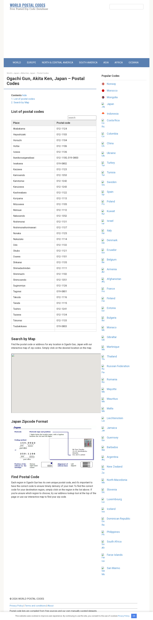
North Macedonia (117, 479)
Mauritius (112, 398)
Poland (111, 201)
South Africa (114, 541)
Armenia (112, 269)
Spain (110, 191)
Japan (16, 73)
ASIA (106, 62)
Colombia (112, 133)
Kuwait (111, 211)
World (9, 73)
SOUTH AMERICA (88, 62)
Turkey (111, 162)
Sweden (112, 182)
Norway (111, 83)
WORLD (17, 62)
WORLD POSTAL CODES (27, 5)
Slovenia (112, 489)
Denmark (112, 240)
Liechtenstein (115, 418)
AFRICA (119, 62)
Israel (110, 220)
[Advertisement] (76, 36)
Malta (110, 408)
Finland (111, 298)
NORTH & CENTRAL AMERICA (57, 62)
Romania (112, 379)
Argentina (112, 456)
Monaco (111, 327)
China (110, 143)
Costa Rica (113, 120)
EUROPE (31, 62)
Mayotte (112, 389)
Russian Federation (118, 366)
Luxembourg (114, 499)
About (50, 605)
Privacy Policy (16, 605)
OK (134, 616)
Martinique (113, 346)
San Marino (113, 568)
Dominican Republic (118, 518)
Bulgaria (111, 317)
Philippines (113, 531)
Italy (109, 230)
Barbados (112, 447)
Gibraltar (112, 337)
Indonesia (112, 113)
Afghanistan (114, 278)
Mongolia (112, 97)
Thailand (112, 356)
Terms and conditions (35, 605)
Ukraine (111, 153)
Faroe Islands (115, 554)
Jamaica (112, 427)
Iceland (111, 508)
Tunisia (111, 172)
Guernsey (112, 437)
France (111, 288)
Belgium (112, 259)
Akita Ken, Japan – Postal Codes (35, 73)
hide (24, 95)
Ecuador (112, 249)
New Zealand (114, 466)
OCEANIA (134, 62)
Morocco (112, 90)
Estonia (111, 308)
